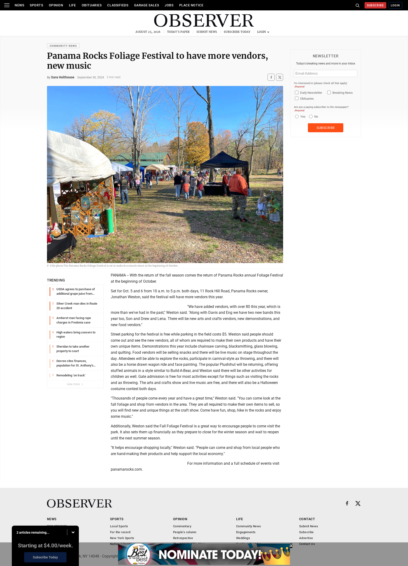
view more (74, 384)
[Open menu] (7, 5)
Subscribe (375, 5)
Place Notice (191, 5)
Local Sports (119, 526)
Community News (63, 45)
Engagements (245, 532)
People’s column (184, 532)
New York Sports (122, 538)
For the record (120, 532)
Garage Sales (146, 5)
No (316, 116)
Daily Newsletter (311, 92)
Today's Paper (178, 32)
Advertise (306, 538)
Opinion (56, 5)
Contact (307, 519)
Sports (36, 5)
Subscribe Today (237, 32)
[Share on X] (279, 77)
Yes (302, 116)
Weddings (243, 538)
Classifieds (117, 5)
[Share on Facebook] (271, 77)
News (19, 5)
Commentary (182, 526)
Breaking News (342, 92)
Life (72, 5)
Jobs (169, 5)
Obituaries (92, 5)
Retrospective (183, 538)
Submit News (206, 32)
